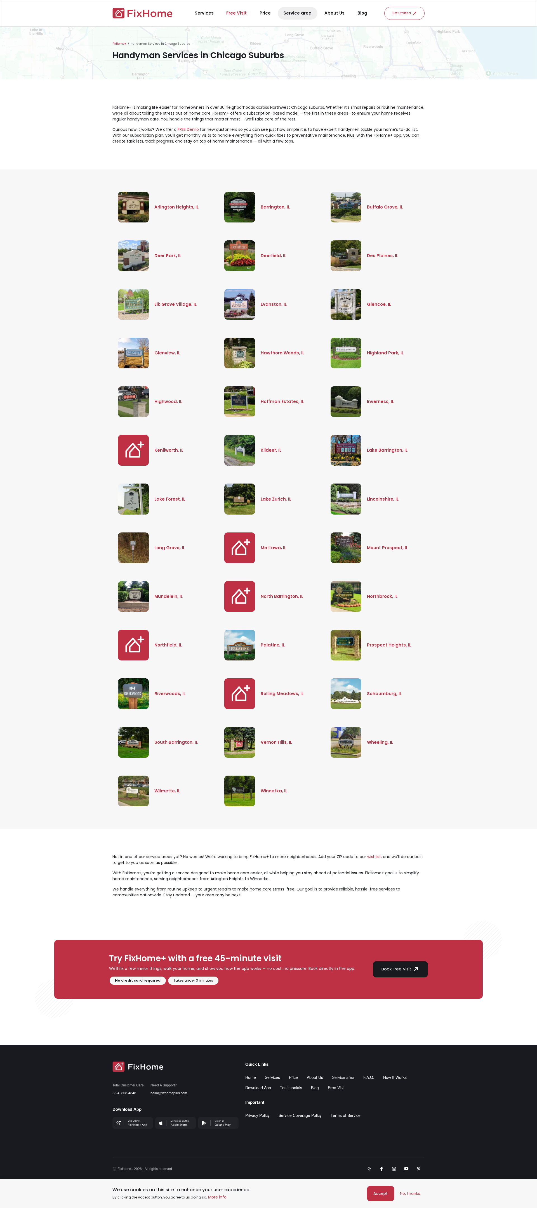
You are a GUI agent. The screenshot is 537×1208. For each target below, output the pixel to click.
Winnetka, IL (274, 791)
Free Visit (236, 13)
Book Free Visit (396, 969)
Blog (362, 13)
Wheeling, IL (380, 742)
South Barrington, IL (176, 742)
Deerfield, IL (273, 256)
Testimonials (291, 1087)
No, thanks (410, 1193)
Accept (380, 1193)
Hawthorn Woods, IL (282, 353)
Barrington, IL (275, 207)
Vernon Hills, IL (276, 742)
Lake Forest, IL (169, 499)
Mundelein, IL (168, 596)
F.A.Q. (368, 1077)
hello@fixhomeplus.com (168, 1092)
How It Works (395, 1077)
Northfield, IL (168, 645)
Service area (297, 13)
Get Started (401, 13)
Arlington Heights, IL (176, 207)
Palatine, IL (273, 645)
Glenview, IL (167, 353)
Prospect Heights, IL (389, 645)
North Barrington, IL (282, 596)
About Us (334, 13)
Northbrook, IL (382, 596)
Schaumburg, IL (384, 694)
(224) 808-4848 (124, 1092)
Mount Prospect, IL (387, 548)
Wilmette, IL (167, 791)
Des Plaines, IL (382, 256)
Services (204, 13)
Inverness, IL (380, 401)
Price (265, 13)
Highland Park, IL (385, 353)
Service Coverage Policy (300, 1115)
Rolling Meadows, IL (282, 694)
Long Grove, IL (169, 548)
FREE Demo (188, 129)
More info (217, 1197)
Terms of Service (346, 1115)
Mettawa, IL (273, 548)
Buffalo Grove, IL (385, 207)
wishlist (374, 856)
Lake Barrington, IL (387, 450)
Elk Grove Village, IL (175, 304)
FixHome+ (119, 44)
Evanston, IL (274, 304)
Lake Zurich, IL (276, 499)
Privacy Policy (257, 1115)
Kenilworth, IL (168, 450)
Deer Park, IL (167, 256)
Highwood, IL (168, 401)
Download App (258, 1087)
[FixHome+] (142, 13)
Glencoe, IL (379, 304)
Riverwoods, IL (169, 694)
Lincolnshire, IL (383, 499)
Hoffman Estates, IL (282, 401)
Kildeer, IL (271, 450)
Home (250, 1077)
